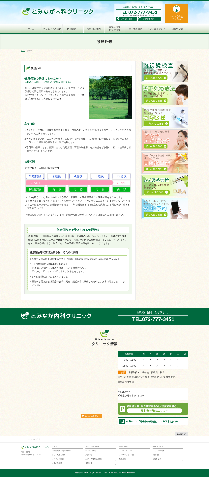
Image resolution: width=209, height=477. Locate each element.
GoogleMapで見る (91, 416)
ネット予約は (176, 17)
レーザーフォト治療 (126, 455)
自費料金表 (157, 459)
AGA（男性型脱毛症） (94, 459)
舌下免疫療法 (90, 451)
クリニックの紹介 (92, 446)
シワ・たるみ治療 (59, 455)
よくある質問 (57, 463)
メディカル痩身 (58, 459)
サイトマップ (32, 439)
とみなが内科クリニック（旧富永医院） (103, 473)
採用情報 (88, 463)
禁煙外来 (122, 459)
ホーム (54, 446)
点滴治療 (156, 455)
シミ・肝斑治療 (158, 451)
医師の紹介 (123, 446)
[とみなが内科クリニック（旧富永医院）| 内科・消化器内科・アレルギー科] (57, 12)
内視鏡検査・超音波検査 (61, 451)
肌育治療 (88, 455)
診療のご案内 (158, 446)
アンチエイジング (126, 451)
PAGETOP (181, 434)
